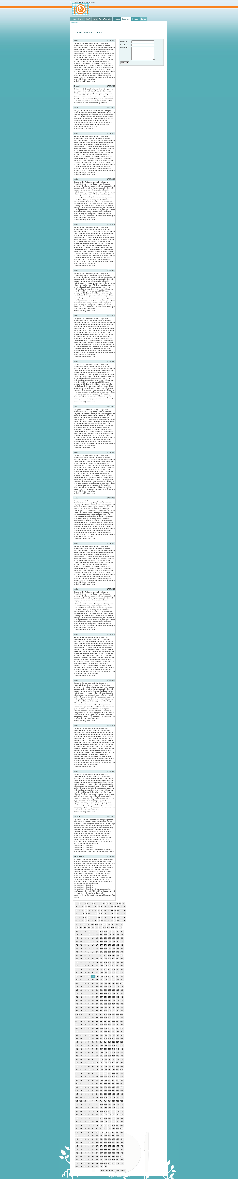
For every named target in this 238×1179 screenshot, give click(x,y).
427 (93, 1018)
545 (85, 1052)
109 (117, 924)
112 (80, 928)
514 (105, 1042)
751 (93, 1111)
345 (101, 993)
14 (110, 903)
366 (89, 1000)
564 (113, 1056)
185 (85, 948)
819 (76, 1132)
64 (118, 914)
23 (89, 907)
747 (76, 1111)
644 (97, 1080)
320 (97, 987)
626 (121, 1073)
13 (107, 903)
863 (109, 1142)
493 (117, 1035)
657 (101, 1084)
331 (93, 990)
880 (81, 1149)
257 (85, 969)
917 (85, 1160)
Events (94, 19)
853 (117, 1139)
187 (93, 948)
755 (109, 1111)
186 (89, 948)
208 (81, 955)
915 (76, 1160)
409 (117, 1011)
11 (101, 903)
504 (113, 1039)
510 (89, 1042)
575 (109, 1059)
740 (97, 1108)
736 (81, 1108)
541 (117, 1049)
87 (89, 921)
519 (76, 1045)
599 (109, 1066)
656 (97, 1084)
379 (93, 1004)
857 (85, 1142)
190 (105, 948)
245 (85, 966)
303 (76, 983)
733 (117, 1104)
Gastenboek (126, 19)
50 (125, 910)
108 (112, 924)
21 (83, 907)
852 (113, 1139)
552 (113, 1052)
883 (93, 1149)
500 (97, 1039)
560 (97, 1056)
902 (121, 1153)
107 (108, 924)
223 (93, 959)
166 (105, 941)
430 (105, 1018)
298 (105, 980)
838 (105, 1136)
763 (93, 1115)
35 (76, 910)
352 (81, 997)
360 (113, 997)
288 (113, 976)
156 (113, 938)
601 (117, 1066)
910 (105, 1156)
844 (81, 1139)
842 (121, 1136)
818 (121, 1129)
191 (109, 948)
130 (105, 931)
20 (79, 907)
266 (121, 969)
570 (89, 1059)
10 (97, 903)
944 (97, 1167)
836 (97, 1136)
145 (117, 935)
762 (89, 1115)
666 (89, 1087)
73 (96, 917)
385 (117, 1004)
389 (85, 1007)
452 (97, 1025)
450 (89, 1025)
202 (105, 952)
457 (117, 1025)
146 (121, 935)
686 (121, 1090)
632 (97, 1077)
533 (85, 1049)
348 (113, 993)
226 (105, 959)
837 (101, 1136)
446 (121, 1021)
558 (89, 1056)
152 (97, 938)
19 (76, 907)
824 (97, 1132)
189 (101, 948)
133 (117, 931)
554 (121, 1052)
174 (89, 945)
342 (89, 993)
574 (105, 1059)
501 (101, 1039)
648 (113, 1080)
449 (85, 1025)
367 (93, 1000)
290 (121, 976)
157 (117, 938)
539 (109, 1049)
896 (97, 1153)
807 (76, 1129)
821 (85, 1132)
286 (105, 976)
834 (89, 1136)
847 (93, 1139)
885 (101, 1149)
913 (117, 1156)
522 (89, 1045)
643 (93, 1080)
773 (85, 1118)
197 (85, 952)
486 (89, 1035)
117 (100, 928)
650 (121, 1080)
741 (101, 1108)
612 (113, 1070)
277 (117, 973)
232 (81, 962)
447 (76, 1025)
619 (93, 1073)
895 (93, 1153)
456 (113, 1025)
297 (101, 980)
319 (93, 987)
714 (89, 1101)
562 (105, 1056)
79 (115, 917)
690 (89, 1094)
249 (101, 966)
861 (101, 1142)
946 (105, 1167)
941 (85, 1167)
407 (109, 1011)
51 (76, 914)
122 (120, 928)
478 (105, 1032)
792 (113, 1122)
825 (101, 1132)
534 (89, 1049)
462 (89, 1028)
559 (93, 1056)
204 (113, 952)
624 (113, 1073)
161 (85, 941)
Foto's (88, 19)
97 (121, 921)
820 (81, 1132)
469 (117, 1028)
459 (76, 1028)
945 (101, 1167)
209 (85, 955)
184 (81, 948)
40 (92, 910)
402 (89, 1011)
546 (89, 1052)
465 (101, 1028)
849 (101, 1139)
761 (85, 1115)
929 (85, 1163)
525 (101, 1045)
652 (81, 1084)
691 (93, 1094)
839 (109, 1136)
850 (105, 1139)
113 (84, 928)
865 (117, 1142)
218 (121, 955)
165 (101, 941)
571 (93, 1059)
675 (76, 1090)
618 (89, 1073)
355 (93, 997)
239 (109, 962)
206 (121, 952)
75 (102, 917)
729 (101, 1104)
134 (121, 931)
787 (93, 1122)
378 (89, 1004)
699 (76, 1097)
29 (108, 907)
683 (109, 1090)
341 (85, 993)
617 (85, 1073)
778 (105, 1118)
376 (81, 1004)
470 (121, 1028)
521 (85, 1045)
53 (83, 914)
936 (113, 1163)
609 (101, 1070)
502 (105, 1039)
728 (97, 1104)
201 (101, 952)
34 (125, 907)
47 (115, 910)
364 (81, 1000)
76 (105, 917)
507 (76, 1042)
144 (113, 935)
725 (85, 1104)
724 (81, 1104)
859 (93, 1142)
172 (81, 945)
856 (81, 1142)
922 (105, 1160)
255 (76, 969)
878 (121, 1146)
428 (97, 1018)
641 (85, 1080)
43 (102, 910)
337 (117, 990)
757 (117, 1111)
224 (97, 959)
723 (76, 1104)
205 (117, 952)
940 (81, 1167)
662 (121, 1084)
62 (112, 914)
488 (97, 1035)
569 (85, 1059)
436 (81, 1021)
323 (109, 987)
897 (101, 1153)
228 (113, 959)
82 (125, 917)
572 (97, 1059)
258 (89, 969)
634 (105, 1077)
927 (76, 1163)
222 (89, 959)
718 (105, 1101)
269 (85, 973)
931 (93, 1163)
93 (108, 921)
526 (105, 1045)
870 (89, 1146)
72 (92, 917)
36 (79, 910)
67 (76, 917)
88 (92, 921)
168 (113, 941)
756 (113, 1111)
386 (121, 1004)
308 (97, 983)
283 (93, 976)
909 (101, 1156)
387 (76, 1007)
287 (109, 976)
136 (81, 935)
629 (85, 1077)
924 (113, 1160)
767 (109, 1115)
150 (89, 938)
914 (121, 1156)
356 (97, 997)
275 (109, 973)
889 (117, 1149)
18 (123, 903)
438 (89, 1021)
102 (88, 924)
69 (83, 917)
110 (121, 924)
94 (112, 921)
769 (117, 1115)
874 (105, 1146)
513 (101, 1042)
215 (109, 955)
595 (93, 1066)
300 (113, 980)
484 (81, 1035)
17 (120, 903)
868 (81, 1146)
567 (76, 1059)
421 (117, 1014)
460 (81, 1028)
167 (109, 941)
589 (117, 1063)
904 (81, 1156)
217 (117, 955)
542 (121, 1049)
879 (76, 1149)
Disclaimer (126, 1177)
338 (121, 990)
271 (93, 973)
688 (81, 1094)
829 (117, 1132)
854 (121, 1139)
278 (121, 973)
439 (93, 1021)
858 (89, 1142)
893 (85, 1153)
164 (97, 941)
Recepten (135, 19)
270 (89, 973)
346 (105, 993)
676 (81, 1090)
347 (109, 993)
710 (121, 1097)
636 (113, 1077)
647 (109, 1080)
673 (117, 1087)
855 (76, 1142)
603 (76, 1070)
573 (101, 1059)
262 (105, 969)
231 (76, 962)
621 (101, 1073)
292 (81, 980)
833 (85, 1136)
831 (76, 1136)
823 (93, 1132)
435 (76, 1021)
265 (117, 969)
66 (125, 914)
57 (96, 914)
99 (76, 924)
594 (89, 1066)
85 (83, 921)
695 (109, 1094)
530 (121, 1045)
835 (93, 1136)
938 (121, 1163)
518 (121, 1042)
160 (81, 941)
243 (76, 966)
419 (109, 1014)
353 (85, 997)
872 (97, 1146)
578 (121, 1059)
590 (121, 1063)
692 (97, 1094)
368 (97, 1000)
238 (105, 962)
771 (76, 1118)
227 (109, 959)
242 (121, 962)
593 (85, 1066)
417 (101, 1014)
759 (76, 1115)
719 (109, 1101)
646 (105, 1080)
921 (101, 1160)
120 (112, 928)
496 (81, 1039)
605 (85, 1070)
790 (105, 1122)
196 (81, 952)
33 (121, 907)
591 (76, 1066)
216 (113, 955)
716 (97, 1101)
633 (101, 1077)
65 (121, 914)
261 (101, 969)
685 (117, 1090)
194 (121, 948)
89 (96, 921)
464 (97, 1028)
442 (105, 1021)
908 (97, 1156)
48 (118, 910)
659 (109, 1084)
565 (117, 1056)
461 (85, 1028)
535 (93, 1049)
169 (117, 941)
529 (117, 1045)
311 (109, 983)
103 (92, 924)
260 (97, 969)
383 (109, 1004)
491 (109, 1035)
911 (109, 1156)
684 (113, 1090)
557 (85, 1056)
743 (109, 1108)
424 (81, 1018)
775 (93, 1118)
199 (93, 952)
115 (92, 928)
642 (89, 1080)
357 (101, 997)
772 (81, 1118)
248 (97, 966)
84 (79, 921)
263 (109, 969)
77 (108, 917)
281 (85, 976)
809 (85, 1129)
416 (97, 1014)
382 (105, 1004)
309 (101, 983)
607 (93, 1070)
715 (93, 1101)
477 (101, 1032)
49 (121, 910)
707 (109, 1097)
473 (85, 1032)
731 (109, 1104)
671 (109, 1087)
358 (105, 997)
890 (121, 1149)
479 (109, 1032)
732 (113, 1104)
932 (97, 1163)
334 (105, 990)
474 (89, 1032)
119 (108, 928)
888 (113, 1149)
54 (86, 914)
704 (97, 1097)
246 (89, 966)
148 (81, 938)
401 (85, 1011)
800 (97, 1125)
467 (109, 1028)
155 (109, 938)
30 (112, 907)
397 (117, 1007)
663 (76, 1087)
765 (101, 1115)
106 (104, 924)
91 (102, 921)
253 (117, 966)
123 (76, 931)
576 (113, 1059)
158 (121, 938)
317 (85, 987)
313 (117, 983)
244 (81, 966)
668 (97, 1087)
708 (113, 1097)
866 (121, 1142)
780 (113, 1118)
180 (113, 945)
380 (97, 1004)
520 (81, 1045)
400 (81, 1011)
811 (93, 1129)
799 (93, 1125)
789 (101, 1122)
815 (109, 1129)
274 (105, 973)
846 (89, 1139)
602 (121, 1066)
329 (85, 990)
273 (101, 973)
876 (113, 1146)
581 (85, 1063)
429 (101, 1018)
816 (113, 1129)
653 (85, 1084)
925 (117, 1160)
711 (76, 1101)
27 (102, 907)
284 (97, 976)
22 (86, 907)
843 (76, 1139)
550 (105, 1052)
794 (121, 1122)
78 (112, 917)
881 (85, 1149)
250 (105, 966)
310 (105, 983)
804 (113, 1125)
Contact (143, 19)
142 (105, 935)
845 (85, 1139)
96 (118, 921)
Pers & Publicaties (105, 19)
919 (93, 1160)
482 (121, 1032)
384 (113, 1004)
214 (105, 955)
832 (81, 1136)
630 (89, 1077)
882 (89, 1149)
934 (105, 1163)
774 (89, 1118)
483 (76, 1035)
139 (93, 935)
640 (81, 1080)
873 (101, 1146)
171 (76, 945)
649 (117, 1080)
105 (100, 924)
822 (89, 1132)
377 (85, 1004)
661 (117, 1084)
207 (76, 955)
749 (85, 1111)
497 (85, 1039)
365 (85, 1000)
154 (105, 938)
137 (85, 935)
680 (97, 1090)
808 (81, 1129)
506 (121, 1039)
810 (89, 1129)
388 (81, 1007)
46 (112, 910)
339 (76, 993)
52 (79, 914)
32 (118, 907)
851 (109, 1139)
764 (97, 1115)
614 (121, 1070)
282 (89, 976)
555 (76, 1056)
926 (121, 1160)
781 (117, 1118)
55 (89, 914)
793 (117, 1122)
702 (89, 1097)
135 (76, 935)
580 (81, 1063)
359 (109, 997)
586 (105, 1063)
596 (97, 1066)
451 (93, 1025)
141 (101, 935)
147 (76, 938)
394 (105, 1007)
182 (121, 945)
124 (81, 931)
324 (113, 987)
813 (101, 1129)
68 (79, 917)
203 (109, 952)
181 (117, 945)
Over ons (81, 19)
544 (81, 1052)
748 (81, 1111)
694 (105, 1094)
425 (85, 1018)
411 (76, 1014)
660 (113, 1084)
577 (117, 1059)
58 (99, 914)
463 (93, 1028)
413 (85, 1014)
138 (89, 935)
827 (109, 1132)
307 (93, 983)
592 (81, 1066)
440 (97, 1021)
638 (121, 1077)
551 (109, 1052)
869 (85, 1146)
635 (109, 1077)
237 (101, 962)
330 (89, 990)
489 (101, 1035)
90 (99, 921)
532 (81, 1049)
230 (121, 959)
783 (76, 1122)
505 (117, 1039)
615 (76, 1073)
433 (117, 1018)
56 (92, 914)
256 (81, 969)
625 (117, 1073)
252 (113, 966)
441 (101, 1021)
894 (89, 1153)
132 (113, 931)
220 (81, 959)
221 (85, 959)
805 (117, 1125)
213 (101, 955)
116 (96, 928)
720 (113, 1101)
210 (89, 955)
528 (113, 1045)
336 (113, 990)
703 (93, 1097)
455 (109, 1025)
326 (121, 987)
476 (97, 1032)
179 (109, 945)
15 (113, 903)
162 (89, 941)
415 (93, 1014)
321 (101, 987)
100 (80, 924)
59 (102, 914)
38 (86, 910)
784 (81, 1122)
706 (105, 1097)
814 (105, 1129)
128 (97, 931)
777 (101, 1118)
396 (113, 1007)
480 (113, 1032)
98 (125, 921)
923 (109, 1160)
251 (109, 966)
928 (81, 1163)
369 (101, 1000)
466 (105, 1028)
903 (76, 1156)
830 (121, 1132)
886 (105, 1149)
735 (76, 1108)
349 (117, 993)
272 (97, 973)
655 (93, 1084)
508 (81, 1042)
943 (93, 1167)
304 (81, 983)
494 (121, 1035)
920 (97, 1160)
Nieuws (73, 19)
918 (89, 1160)
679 (93, 1090)
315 (76, 987)
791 (109, 1122)
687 (76, 1094)
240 (113, 962)
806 (121, 1125)
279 (76, 976)
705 (101, 1097)
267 (76, 973)
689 (85, 1094)
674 (121, 1087)
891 (76, 1153)
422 (121, 1014)
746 (121, 1108)
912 (113, 1156)
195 (76, 952)
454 (105, 1025)
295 (93, 980)
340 (81, 993)
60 (105, 914)
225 (101, 959)
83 (76, 921)
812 (97, 1129)
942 (89, 1167)
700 (81, 1097)
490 (105, 1035)
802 (105, 1125)
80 (118, 917)
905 (85, 1156)
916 (81, 1160)
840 (113, 1136)
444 (113, 1021)
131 (109, 931)
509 (85, 1042)
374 (121, 1000)
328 (81, 990)
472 (81, 1032)
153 (101, 938)
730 (105, 1104)
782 (121, 1118)
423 (76, 1018)
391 (93, 1007)
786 (89, 1122)
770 (121, 1115)
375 (76, 1004)
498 (89, 1039)
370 (105, 1000)
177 (101, 945)
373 (117, 1000)
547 (93, 1052)
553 (117, 1052)
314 (121, 983)
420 (113, 1014)
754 (105, 1111)
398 (121, 1007)
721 (117, 1101)
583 (93, 1063)
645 (101, 1080)
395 (109, 1007)
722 (121, 1101)
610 (105, 1070)
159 (76, 941)
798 (89, 1125)
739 (93, 1108)
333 (101, 990)
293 (85, 980)
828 (113, 1132)
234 (89, 962)
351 (76, 997)
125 (85, 931)
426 (89, 1018)
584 (97, 1063)
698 (121, 1094)
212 (97, 955)
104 (96, 924)
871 (93, 1146)
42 (99, 910)
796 (81, 1125)
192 (113, 948)
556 (81, 1056)
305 (85, 983)
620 (97, 1073)
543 (76, 1052)
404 (97, 1011)
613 (117, 1070)
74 (99, 917)
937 (117, 1163)
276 (113, 973)
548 (97, 1052)
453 (101, 1025)
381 (101, 1004)
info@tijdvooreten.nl (115, 1177)
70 (86, 917)
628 (81, 1077)
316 (81, 987)
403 (93, 1011)
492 (113, 1035)
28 (105, 907)
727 (93, 1104)
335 (109, 990)
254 (121, 966)
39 (89, 910)
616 (81, 1073)
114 (88, 928)
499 (93, 1039)
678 (89, 1090)
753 (101, 1111)
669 (101, 1087)
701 (85, 1097)
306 (89, 983)
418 (105, 1014)
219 (76, 959)
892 (81, 1153)
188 (97, 948)
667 (93, 1087)
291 (76, 980)
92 (105, 921)
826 (105, 1132)
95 (115, 921)
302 (121, 980)
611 (109, 1070)
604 (81, 1070)
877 (117, 1146)
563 (109, 1056)
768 (113, 1115)
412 (80, 1014)
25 (96, 907)
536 (97, 1049)
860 (97, 1142)
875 (109, 1146)
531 (76, 1049)
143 (109, 935)
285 (101, 976)
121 (116, 928)
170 (121, 941)
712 (80, 1101)
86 (86, 921)
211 (93, 955)
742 (105, 1108)
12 (104, 903)
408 (113, 1011)
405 (101, 1011)
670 (105, 1087)
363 (76, 1000)
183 (76, 948)
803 (109, 1125)
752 (97, 1111)
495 (76, 1039)
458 (121, 1025)
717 (101, 1101)
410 (121, 1011)
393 (101, 1007)
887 (109, 1149)
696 (113, 1094)
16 (117, 903)
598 (105, 1066)
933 (101, 1163)
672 (113, 1087)
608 (97, 1070)
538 (105, 1049)
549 (101, 1052)
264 (113, 969)
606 (89, 1070)
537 (101, 1049)
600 (113, 1066)
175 (93, 945)
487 (93, 1035)
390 (89, 1007)
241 (117, 962)
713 (85, 1101)
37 (83, 910)
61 (108, 914)
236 (97, 962)
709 (117, 1097)
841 (117, 1136)
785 (85, 1122)
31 (115, 907)
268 (81, 973)
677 (85, 1090)
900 (113, 1153)
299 (109, 980)
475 (93, 1032)
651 (76, 1084)
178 (105, 945)
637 (117, 1077)
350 (121, 993)
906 (89, 1156)
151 (93, 938)
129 (101, 931)
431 (109, 1018)
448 (81, 1025)
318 (89, 987)
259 (93, 969)
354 (89, 997)
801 (101, 1125)
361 (117, 997)
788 (97, 1122)
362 (121, 997)
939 (76, 1167)
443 (109, 1021)
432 (113, 1018)
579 (76, 1063)
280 (81, 976)
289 (117, 976)
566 (121, 1056)
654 (89, 1084)
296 (97, 980)
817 (117, 1129)
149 (85, 938)
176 (97, 945)
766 (105, 1115)
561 (101, 1056)
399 (76, 1011)
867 (76, 1146)
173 (85, 945)
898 (105, 1153)
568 (81, 1059)
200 (97, 952)
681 (101, 1090)
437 (85, 1021)
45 (108, 910)
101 (84, 924)
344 (97, 993)
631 (93, 1077)
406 (105, 1011)
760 (81, 1115)
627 (76, 1077)
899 (109, 1153)
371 (109, 1000)
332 (97, 990)
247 (93, 966)
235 (93, 962)
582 (89, 1063)
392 (97, 1007)
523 (93, 1045)
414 (89, 1014)
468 (113, 1028)
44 (105, 910)
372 (113, 1000)
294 (89, 980)
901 (117, 1153)
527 (109, 1045)
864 (113, 1142)
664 (81, 1087)
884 (97, 1149)
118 (104, 928)
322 (105, 987)
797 (85, 1125)
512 (97, 1042)
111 (76, 928)
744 (113, 1108)
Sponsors (117, 19)
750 (89, 1111)
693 (101, 1094)
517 (117, 1042)
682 (105, 1090)
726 (89, 1104)
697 (117, 1094)
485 (85, 1035)
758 (121, 1111)
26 (99, 907)
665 (85, 1087)
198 (89, 952)
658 (105, 1084)
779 (109, 1118)
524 (97, 1045)
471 (76, 1032)
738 (89, 1108)
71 (89, 917)
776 (97, 1118)
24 (92, 907)
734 (121, 1104)
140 (97, 935)
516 (113, 1042)
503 (109, 1039)
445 (117, 1021)
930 (89, 1163)
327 (76, 990)
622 (105, 1073)
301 (117, 980)
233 (85, 962)
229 (117, 959)
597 (101, 1066)
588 (113, 1063)
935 (109, 1163)
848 (97, 1139)
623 (109, 1073)
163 (93, 941)
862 (105, 1142)
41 (96, 910)
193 (117, 948)
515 (109, 1042)
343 (93, 993)
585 (101, 1063)
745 (117, 1108)
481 (117, 1032)
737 (85, 1108)
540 (113, 1049)
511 (93, 1042)
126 (89, 931)
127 (93, 931)
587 (109, 1063)
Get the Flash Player (77, 2)
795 (76, 1125)
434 (121, 1018)
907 (93, 1156)
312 (113, 983)
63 (115, 914)
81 (121, 917)
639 (76, 1080)
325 (117, 987)
